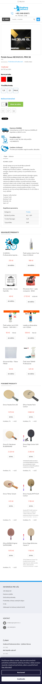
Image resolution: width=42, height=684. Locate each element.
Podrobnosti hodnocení (15, 62)
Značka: (28, 62)
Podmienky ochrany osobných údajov (13, 601)
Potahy (28, 212)
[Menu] (6, 19)
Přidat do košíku (15, 104)
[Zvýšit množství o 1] (6, 103)
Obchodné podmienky (9, 597)
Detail (11, 417)
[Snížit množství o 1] (6, 105)
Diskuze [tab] (11, 156)
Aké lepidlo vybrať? (9, 650)
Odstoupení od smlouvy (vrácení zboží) (14, 607)
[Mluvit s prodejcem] (8, 111)
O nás (4, 604)
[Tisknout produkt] (3, 111)
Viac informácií (7, 667)
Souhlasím (21, 679)
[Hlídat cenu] (14, 111)
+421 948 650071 (11, 627)
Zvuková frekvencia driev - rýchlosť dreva (17, 644)
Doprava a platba (8, 594)
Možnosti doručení (8, 99)
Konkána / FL (7, 421)
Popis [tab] (5, 156)
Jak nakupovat (7, 591)
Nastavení (21, 672)
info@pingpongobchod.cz (13, 623)
